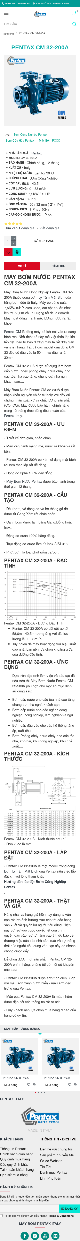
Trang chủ (8, 33)
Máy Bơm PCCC (49, 140)
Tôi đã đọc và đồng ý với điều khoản (39, 1216)
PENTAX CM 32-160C (16, 1078)
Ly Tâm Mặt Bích (51, 297)
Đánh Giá (58, 266)
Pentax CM (12, 331)
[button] (35, 1092)
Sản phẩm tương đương (22, 1029)
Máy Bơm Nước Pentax (24, 481)
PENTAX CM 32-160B (57, 1078)
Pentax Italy (13, 415)
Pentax (36, 152)
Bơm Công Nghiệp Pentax (30, 134)
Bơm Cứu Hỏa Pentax (20, 140)
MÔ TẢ (22, 266)
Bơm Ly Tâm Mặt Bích (21, 871)
